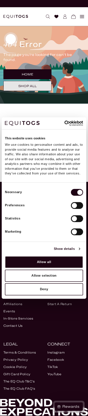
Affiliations (12, 304)
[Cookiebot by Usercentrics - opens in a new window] (64, 123)
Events (9, 311)
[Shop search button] (46, 16)
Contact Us (13, 325)
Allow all (44, 262)
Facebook (55, 359)
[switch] (77, 205)
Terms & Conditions (19, 352)
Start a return (59, 304)
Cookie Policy (15, 367)
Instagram (56, 352)
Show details (64, 248)
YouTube (54, 374)
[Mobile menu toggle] (80, 16)
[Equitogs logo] (15, 16)
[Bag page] (71, 16)
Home (27, 74)
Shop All (27, 86)
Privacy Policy (15, 359)
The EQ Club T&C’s (19, 381)
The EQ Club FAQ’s (19, 388)
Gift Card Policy (17, 374)
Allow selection (44, 275)
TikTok (52, 367)
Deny (44, 289)
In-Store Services (18, 318)
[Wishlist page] (54, 16)
